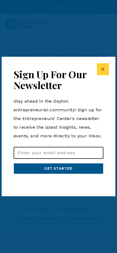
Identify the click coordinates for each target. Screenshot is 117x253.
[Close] (103, 69)
